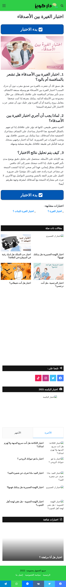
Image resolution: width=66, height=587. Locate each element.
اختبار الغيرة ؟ (55, 211)
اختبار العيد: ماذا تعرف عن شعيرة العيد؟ (26, 473)
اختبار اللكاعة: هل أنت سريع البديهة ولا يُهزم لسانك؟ (24, 444)
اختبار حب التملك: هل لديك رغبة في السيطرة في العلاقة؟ (16, 255)
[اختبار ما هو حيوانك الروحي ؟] (55, 463)
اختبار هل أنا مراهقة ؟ (50, 557)
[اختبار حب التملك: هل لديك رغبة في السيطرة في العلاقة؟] (16, 242)
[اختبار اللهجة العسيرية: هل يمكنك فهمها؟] (48, 242)
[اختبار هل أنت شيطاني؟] (16, 271)
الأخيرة (48, 432)
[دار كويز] (45, 5)
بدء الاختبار (29, 29)
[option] (33, 543)
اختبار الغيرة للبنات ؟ (23, 211)
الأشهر (17, 432)
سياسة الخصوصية (33, 575)
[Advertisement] (33, 328)
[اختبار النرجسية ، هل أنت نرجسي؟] (48, 271)
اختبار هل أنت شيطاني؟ (20, 283)
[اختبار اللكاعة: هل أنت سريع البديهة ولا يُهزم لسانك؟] (55, 448)
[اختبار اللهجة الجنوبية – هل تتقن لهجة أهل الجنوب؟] (55, 506)
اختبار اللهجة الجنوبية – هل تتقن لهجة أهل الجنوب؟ (25, 503)
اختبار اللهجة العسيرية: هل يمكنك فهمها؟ (48, 255)
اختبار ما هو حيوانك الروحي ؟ (30, 459)
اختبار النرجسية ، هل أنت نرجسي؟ (52, 284)
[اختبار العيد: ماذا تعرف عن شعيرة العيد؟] (55, 477)
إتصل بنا (19, 575)
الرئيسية (46, 575)
